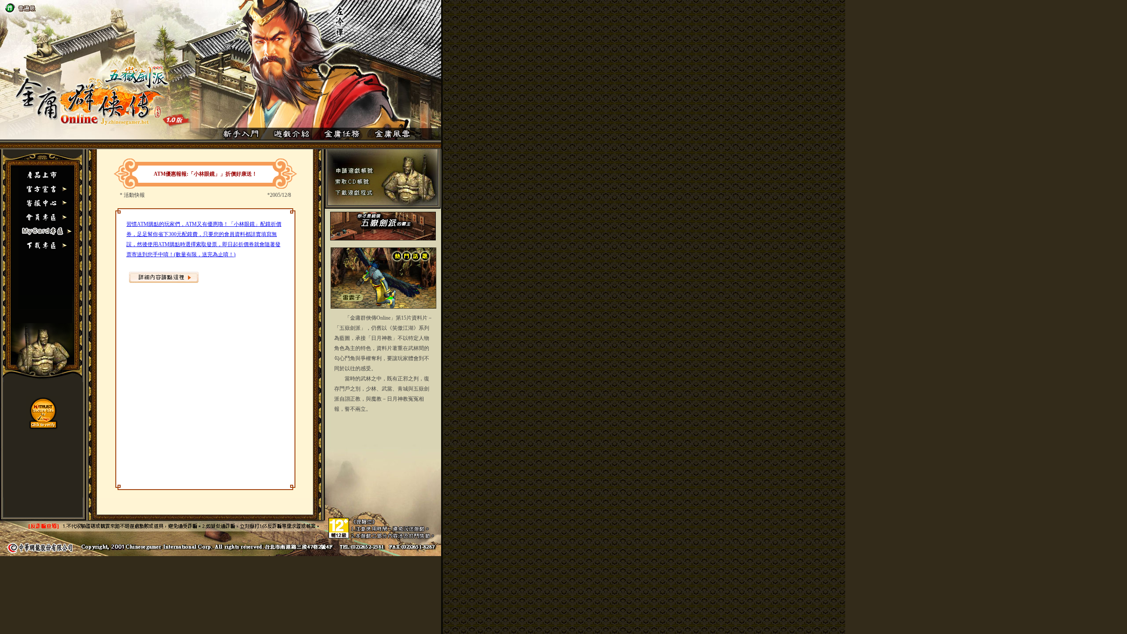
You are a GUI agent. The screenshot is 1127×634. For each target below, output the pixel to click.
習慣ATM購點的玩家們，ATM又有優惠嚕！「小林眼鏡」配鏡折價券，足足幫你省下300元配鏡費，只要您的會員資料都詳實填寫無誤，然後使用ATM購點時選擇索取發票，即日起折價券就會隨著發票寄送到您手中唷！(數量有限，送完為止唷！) (203, 239)
